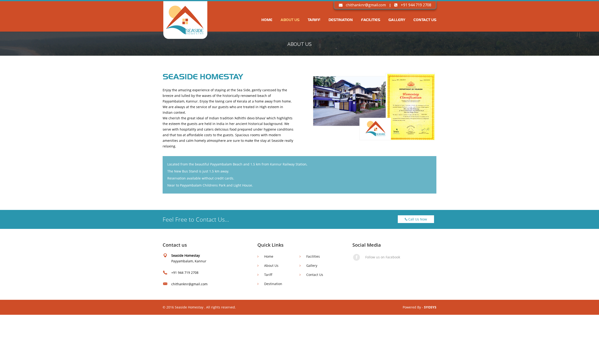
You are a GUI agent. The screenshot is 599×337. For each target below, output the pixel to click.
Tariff (314, 19)
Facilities (312, 256)
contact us (424, 19)
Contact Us (314, 274)
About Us (290, 19)
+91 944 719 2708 (415, 4)
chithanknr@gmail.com (365, 4)
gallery (396, 19)
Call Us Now (417, 219)
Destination (341, 19)
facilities (370, 19)
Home (266, 19)
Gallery (311, 265)
